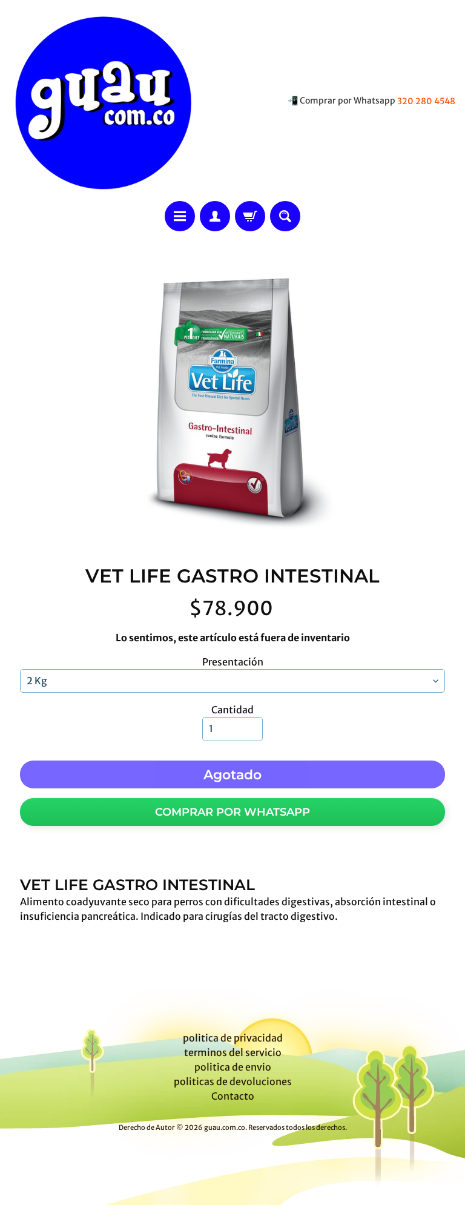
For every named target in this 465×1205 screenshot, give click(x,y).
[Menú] (180, 216)
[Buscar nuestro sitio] (285, 216)
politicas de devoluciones (233, 1081)
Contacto (232, 1096)
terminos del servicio (233, 1052)
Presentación (232, 662)
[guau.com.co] (100, 100)
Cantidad (232, 710)
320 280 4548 (426, 101)
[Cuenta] (215, 216)
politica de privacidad (233, 1038)
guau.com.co (224, 1127)
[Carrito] (250, 216)
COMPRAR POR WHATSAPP (232, 812)
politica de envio (232, 1067)
